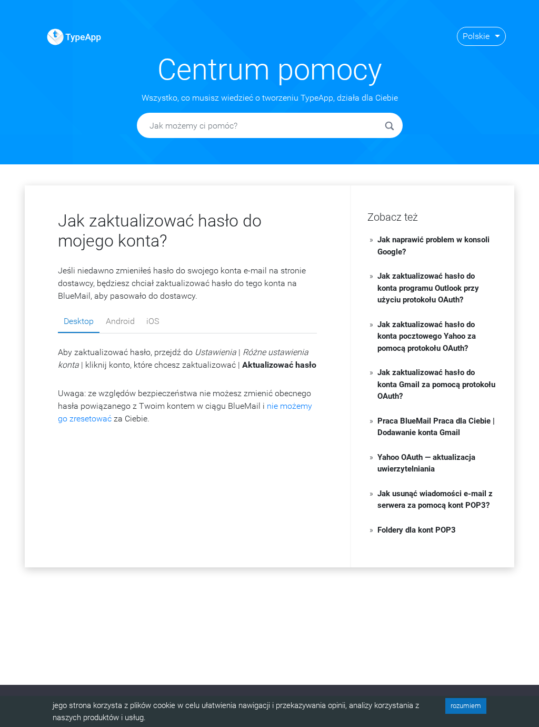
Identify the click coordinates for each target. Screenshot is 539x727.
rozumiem (466, 706)
